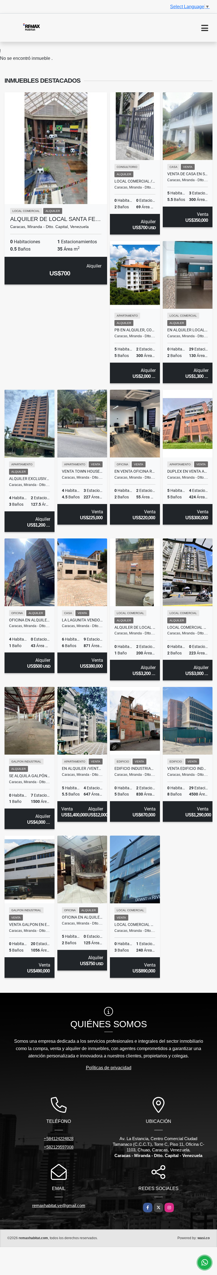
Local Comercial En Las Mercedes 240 (134, 924)
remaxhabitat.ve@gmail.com (58, 1205)
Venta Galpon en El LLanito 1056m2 (29, 924)
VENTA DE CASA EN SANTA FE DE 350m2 (187, 174)
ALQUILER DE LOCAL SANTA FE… (55, 219)
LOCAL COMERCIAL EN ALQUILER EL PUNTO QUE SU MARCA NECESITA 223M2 (187, 627)
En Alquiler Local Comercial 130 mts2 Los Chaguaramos (187, 330)
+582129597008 (58, 1147)
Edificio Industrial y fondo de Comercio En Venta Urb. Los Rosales (134, 768)
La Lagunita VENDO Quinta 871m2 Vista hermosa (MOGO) (82, 620)
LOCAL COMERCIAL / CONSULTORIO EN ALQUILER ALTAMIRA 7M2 (134, 181)
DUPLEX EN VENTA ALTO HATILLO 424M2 (187, 471)
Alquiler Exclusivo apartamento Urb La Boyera (29, 478)
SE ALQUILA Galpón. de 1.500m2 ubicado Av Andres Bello (29, 776)
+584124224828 (58, 1138)
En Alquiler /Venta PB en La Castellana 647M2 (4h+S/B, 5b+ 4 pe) (82, 768)
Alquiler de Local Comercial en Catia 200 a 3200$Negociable (134, 627)
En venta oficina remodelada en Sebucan (134, 471)
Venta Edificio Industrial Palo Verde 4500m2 (187, 768)
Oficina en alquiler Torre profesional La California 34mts (29, 620)
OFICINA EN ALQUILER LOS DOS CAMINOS (82, 917)
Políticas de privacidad (108, 1067)
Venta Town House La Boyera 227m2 (82, 471)
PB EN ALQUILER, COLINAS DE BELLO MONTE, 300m (134, 330)
